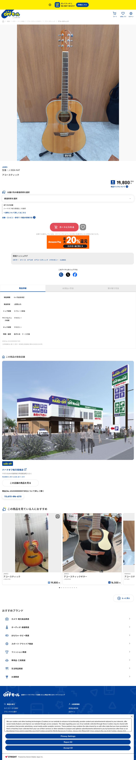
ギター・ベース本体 (18, 21)
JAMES (4, 167)
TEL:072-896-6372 (13, 496)
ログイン (72, 712)
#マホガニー (54, 260)
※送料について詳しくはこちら (15, 213)
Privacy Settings (68, 736)
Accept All (68, 748)
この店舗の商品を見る (20, 482)
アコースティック (50, 21)
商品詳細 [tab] (22, 288)
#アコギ (30, 260)
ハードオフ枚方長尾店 (12, 469)
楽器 (8, 21)
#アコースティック (41, 260)
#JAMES (63, 260)
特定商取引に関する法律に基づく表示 (13, 477)
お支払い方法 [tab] (68, 288)
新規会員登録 (73, 708)
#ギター (16, 260)
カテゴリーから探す (11, 708)
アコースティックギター (34, 21)
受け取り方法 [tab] (113, 288)
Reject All (68, 742)
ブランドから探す (10, 712)
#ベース (23, 260)
